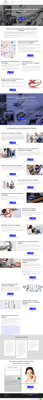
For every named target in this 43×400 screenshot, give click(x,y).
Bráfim (13, 326)
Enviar (19, 378)
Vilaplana (18, 333)
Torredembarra (3, 332)
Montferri (4, 330)
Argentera (6, 326)
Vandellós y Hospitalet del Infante (15, 332)
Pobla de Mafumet (15, 330)
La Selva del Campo (3, 329)
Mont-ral (7, 330)
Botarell (11, 326)
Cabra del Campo (16, 326)
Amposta (2, 326)
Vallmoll (10, 332)
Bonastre (10, 326)
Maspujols (14, 329)
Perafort (12, 330)
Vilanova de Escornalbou (14, 333)
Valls (11, 332)
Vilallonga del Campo (9, 333)
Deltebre (14, 327)
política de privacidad (14, 381)
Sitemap (5, 396)
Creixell (11, 327)
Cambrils (2, 327)
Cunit (12, 327)
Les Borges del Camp (8, 329)
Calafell (19, 326)
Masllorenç (11, 329)
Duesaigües (16, 327)
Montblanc (17, 329)
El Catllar (19, 327)
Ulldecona (8, 332)
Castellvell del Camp (5, 327)
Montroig (9, 330)
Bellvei (8, 326)
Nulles (10, 330)
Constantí (9, 327)
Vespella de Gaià (3, 333)
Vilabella (6, 333)
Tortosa (5, 332)
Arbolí (4, 326)
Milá (15, 329)
